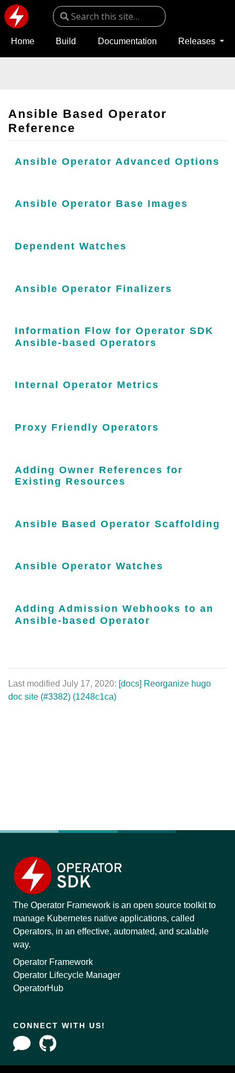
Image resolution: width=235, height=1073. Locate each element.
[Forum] (22, 1043)
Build (66, 41)
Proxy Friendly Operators (87, 427)
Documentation (127, 41)
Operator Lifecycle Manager (66, 975)
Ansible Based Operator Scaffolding (117, 523)
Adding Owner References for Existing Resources (99, 475)
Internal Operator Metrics (87, 384)
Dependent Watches (71, 246)
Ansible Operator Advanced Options (117, 161)
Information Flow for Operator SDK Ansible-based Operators (114, 336)
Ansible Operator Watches (89, 566)
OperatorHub (38, 988)
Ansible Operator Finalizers (93, 288)
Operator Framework (53, 962)
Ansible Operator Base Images (101, 203)
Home (22, 41)
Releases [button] (198, 41)
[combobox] (109, 16)
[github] (47, 1043)
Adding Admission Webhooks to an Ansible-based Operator (114, 614)
